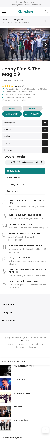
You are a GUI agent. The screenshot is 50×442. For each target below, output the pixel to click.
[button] (4, 11)
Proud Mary (12, 191)
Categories (7, 312)
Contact (33, 347)
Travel (7, 143)
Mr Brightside (13, 171)
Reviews (8, 150)
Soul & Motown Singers (24, 366)
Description (9, 122)
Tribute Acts (19, 379)
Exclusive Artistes (21, 393)
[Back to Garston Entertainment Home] (25, 11)
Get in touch (8, 304)
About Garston (9, 320)
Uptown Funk (13, 177)
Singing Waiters (20, 420)
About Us (23, 344)
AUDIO (12, 108)
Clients (7, 129)
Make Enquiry (12, 114)
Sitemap (20, 347)
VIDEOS (32, 108)
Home (4, 19)
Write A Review (32, 114)
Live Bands (18, 406)
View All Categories (13, 437)
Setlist (7, 136)
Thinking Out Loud (16, 184)
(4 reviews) (18, 86)
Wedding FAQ (38, 344)
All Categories (16, 19)
